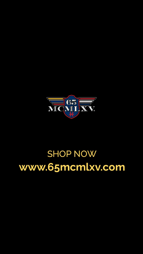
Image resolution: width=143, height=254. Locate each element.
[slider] (119, 231)
